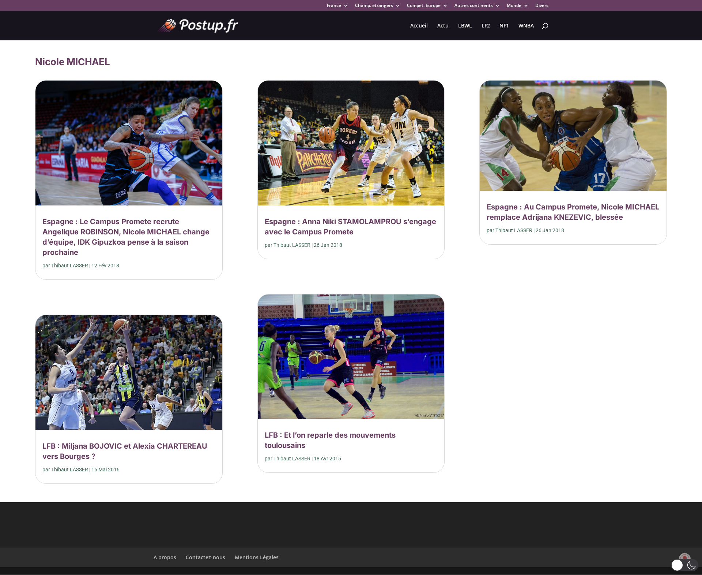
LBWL (465, 26)
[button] (684, 565)
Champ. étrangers (374, 5)
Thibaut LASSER (69, 265)
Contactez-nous (205, 557)
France (334, 5)
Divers (541, 5)
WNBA (526, 26)
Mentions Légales (257, 557)
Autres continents (473, 5)
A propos (165, 557)
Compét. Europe (424, 5)
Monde (514, 5)
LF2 (486, 26)
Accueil (419, 26)
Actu (443, 26)
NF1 (504, 26)
